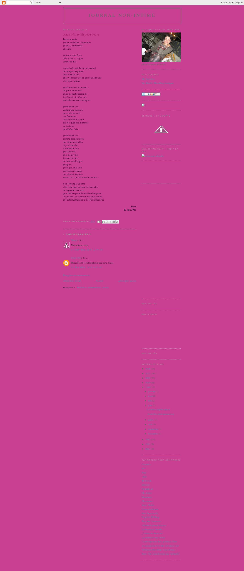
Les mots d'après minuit (158, 409)
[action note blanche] (153, 155)
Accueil (99, 280)
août (150, 424)
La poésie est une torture (153, 537)
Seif (143, 468)
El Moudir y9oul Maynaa (154, 525)
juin (150, 405)
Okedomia (147, 492)
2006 (148, 368)
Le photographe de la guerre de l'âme (159, 541)
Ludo (144, 476)
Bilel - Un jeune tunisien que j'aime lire (161, 553)
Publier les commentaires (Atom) (92, 287)
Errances (146, 484)
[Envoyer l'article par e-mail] (99, 222)
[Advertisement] (156, 240)
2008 (148, 378)
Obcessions (147, 500)
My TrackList (148, 78)
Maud (74, 240)
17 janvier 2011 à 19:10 (87, 249)
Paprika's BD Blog (150, 517)
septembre (153, 429)
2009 (148, 382)
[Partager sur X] (110, 222)
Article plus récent (72, 280)
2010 (148, 387)
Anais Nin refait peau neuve (160, 414)
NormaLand (147, 488)
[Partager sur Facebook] (114, 222)
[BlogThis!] (107, 222)
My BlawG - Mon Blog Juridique (158, 83)
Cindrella (146, 464)
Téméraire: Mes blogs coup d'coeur (158, 549)
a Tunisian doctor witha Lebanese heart (160, 545)
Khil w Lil (146, 480)
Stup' (144, 472)
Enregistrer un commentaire (76, 275)
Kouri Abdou (148, 505)
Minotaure (147, 497)
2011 (148, 439)
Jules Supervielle (150, 513)
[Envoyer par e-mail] (103, 222)
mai (150, 400)
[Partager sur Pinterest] (117, 222)
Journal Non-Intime (122, 15)
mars (150, 396)
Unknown (76, 257)
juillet (151, 419)
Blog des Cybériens (151, 521)
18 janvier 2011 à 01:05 (87, 267)
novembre (153, 433)
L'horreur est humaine (152, 533)
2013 (148, 448)
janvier (152, 391)
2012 (148, 444)
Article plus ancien (127, 280)
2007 (148, 373)
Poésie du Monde (150, 509)
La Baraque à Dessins (152, 529)
